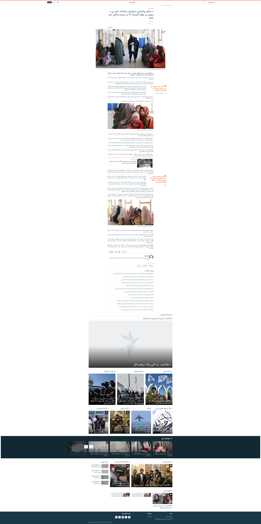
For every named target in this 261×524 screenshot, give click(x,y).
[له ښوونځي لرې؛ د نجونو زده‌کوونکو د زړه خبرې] (162, 446)
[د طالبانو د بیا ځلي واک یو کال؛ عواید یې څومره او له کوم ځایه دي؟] (130, 389)
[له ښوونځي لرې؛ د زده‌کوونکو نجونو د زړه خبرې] (141, 446)
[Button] (110, 27)
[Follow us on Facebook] (129, 517)
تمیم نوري (151, 21)
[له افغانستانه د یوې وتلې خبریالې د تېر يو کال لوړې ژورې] (162, 498)
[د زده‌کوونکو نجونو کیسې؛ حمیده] (104, 472)
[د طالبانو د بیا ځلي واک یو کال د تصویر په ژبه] (151, 475)
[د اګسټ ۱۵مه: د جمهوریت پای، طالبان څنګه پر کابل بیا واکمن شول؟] (120, 422)
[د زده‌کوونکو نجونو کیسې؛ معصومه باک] (104, 466)
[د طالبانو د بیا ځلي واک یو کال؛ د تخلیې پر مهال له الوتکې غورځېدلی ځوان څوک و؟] (141, 422)
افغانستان (151, 8)
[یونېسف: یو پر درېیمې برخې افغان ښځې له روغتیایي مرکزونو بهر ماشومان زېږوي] (145, 163)
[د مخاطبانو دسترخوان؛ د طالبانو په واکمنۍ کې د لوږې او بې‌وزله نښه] (120, 475)
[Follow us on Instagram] (119, 517)
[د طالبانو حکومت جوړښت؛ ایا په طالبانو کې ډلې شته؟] (98, 422)
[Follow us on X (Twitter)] (126, 517)
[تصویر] (58, 2)
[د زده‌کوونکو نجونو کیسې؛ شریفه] (104, 483)
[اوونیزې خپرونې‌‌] (54, 2)
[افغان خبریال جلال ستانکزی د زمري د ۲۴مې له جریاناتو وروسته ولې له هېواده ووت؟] (126, 495)
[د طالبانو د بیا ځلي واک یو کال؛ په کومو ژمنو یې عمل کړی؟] (159, 389)
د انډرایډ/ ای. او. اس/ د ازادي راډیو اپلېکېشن (163, 519)
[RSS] (116, 517)
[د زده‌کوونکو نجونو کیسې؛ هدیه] (104, 477)
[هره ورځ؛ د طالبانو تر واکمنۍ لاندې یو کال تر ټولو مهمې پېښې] (162, 422)
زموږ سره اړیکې (169, 516)
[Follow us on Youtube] (122, 517)
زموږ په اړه (149, 516)
